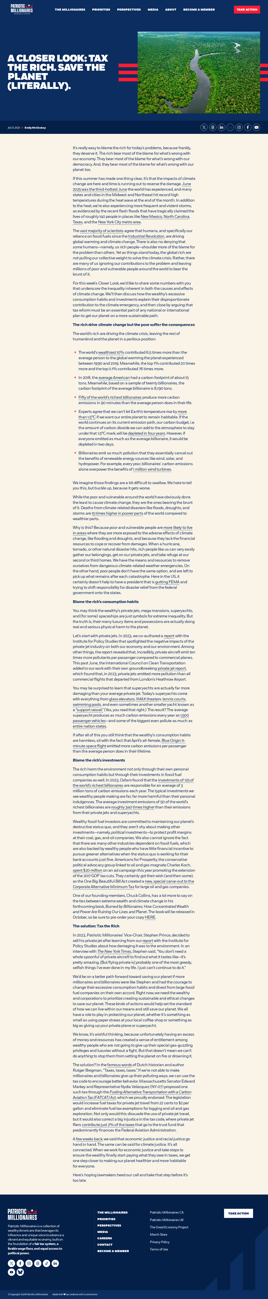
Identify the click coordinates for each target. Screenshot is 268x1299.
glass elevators (122, 699)
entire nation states (89, 726)
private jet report (172, 668)
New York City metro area (119, 222)
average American (114, 377)
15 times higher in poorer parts (117, 513)
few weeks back (89, 1138)
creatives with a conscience (83, 1294)
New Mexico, (152, 216)
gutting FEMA (167, 581)
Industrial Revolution (146, 236)
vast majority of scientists (101, 230)
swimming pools (87, 704)
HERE (150, 917)
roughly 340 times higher (132, 807)
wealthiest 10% (111, 352)
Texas (78, 222)
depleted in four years (146, 433)
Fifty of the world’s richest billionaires (109, 397)
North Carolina (176, 216)
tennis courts (173, 699)
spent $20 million (87, 870)
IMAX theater (147, 699)
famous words (119, 1064)
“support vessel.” (89, 709)
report (169, 635)
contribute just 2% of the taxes (108, 1124)
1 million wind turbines (152, 469)
